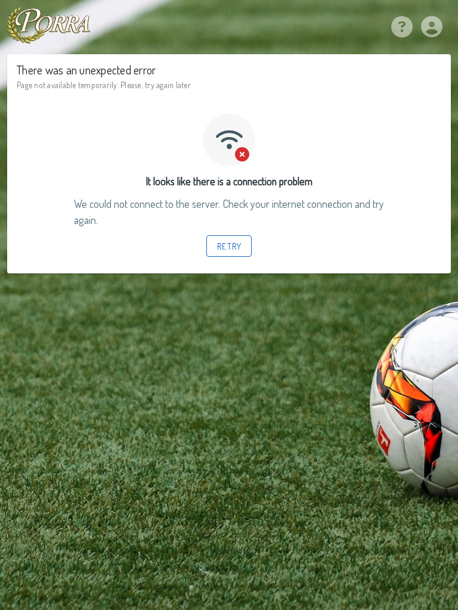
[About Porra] (402, 30)
